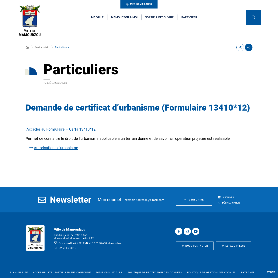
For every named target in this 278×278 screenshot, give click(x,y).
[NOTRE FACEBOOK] (178, 231)
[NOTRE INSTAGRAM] (187, 231)
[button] (253, 17)
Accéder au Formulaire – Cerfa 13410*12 (61, 129)
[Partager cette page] (248, 47)
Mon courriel (109, 199)
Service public (42, 47)
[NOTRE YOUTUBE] (196, 231)
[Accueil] (27, 47)
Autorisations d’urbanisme (56, 148)
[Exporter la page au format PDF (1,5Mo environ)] (240, 47)
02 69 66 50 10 (67, 247)
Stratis (271, 272)
